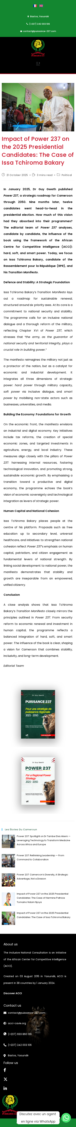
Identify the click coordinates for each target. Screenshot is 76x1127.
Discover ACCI (13, 993)
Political (67, 175)
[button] (38, 64)
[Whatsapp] (66, 1118)
